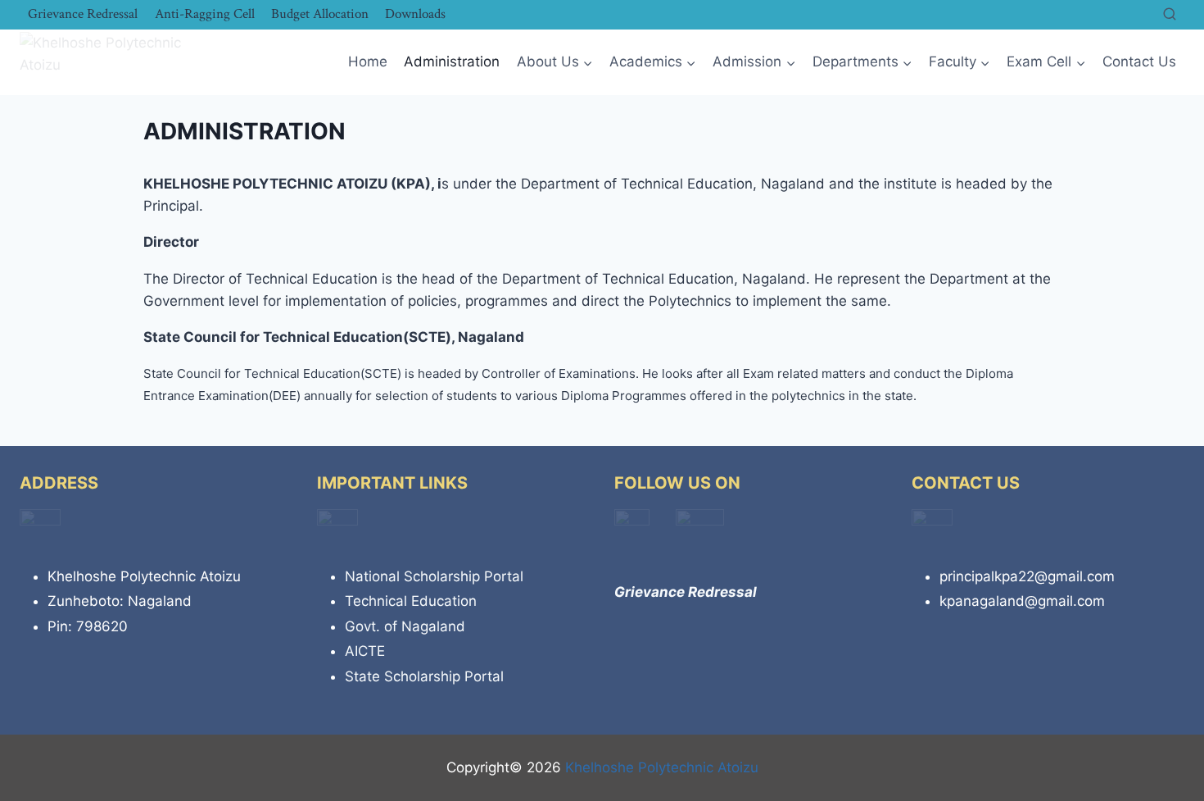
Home (367, 61)
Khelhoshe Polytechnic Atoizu (661, 767)
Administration (452, 61)
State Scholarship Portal (424, 676)
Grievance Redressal (83, 14)
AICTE (365, 651)
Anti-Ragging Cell (205, 14)
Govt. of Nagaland (405, 626)
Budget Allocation (320, 14)
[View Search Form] (1169, 15)
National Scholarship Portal (434, 576)
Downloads (415, 14)
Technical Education (411, 601)
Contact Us (1139, 61)
